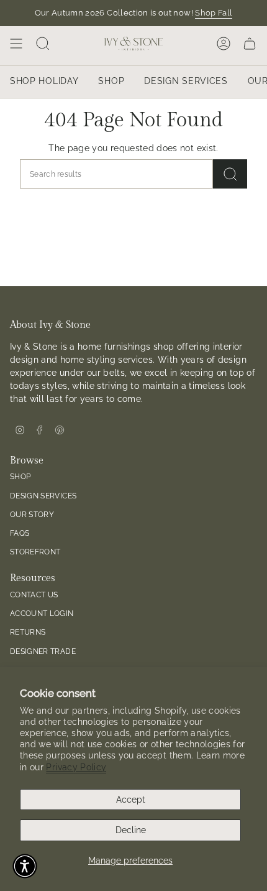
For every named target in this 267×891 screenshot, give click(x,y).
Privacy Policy (76, 767)
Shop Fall (213, 12)
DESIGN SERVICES (43, 495)
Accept (130, 800)
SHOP (20, 476)
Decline (130, 830)
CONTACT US (34, 594)
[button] (24, 866)
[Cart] (250, 43)
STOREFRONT (35, 551)
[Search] (230, 174)
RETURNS (27, 632)
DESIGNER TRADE (43, 651)
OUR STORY (32, 514)
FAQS (19, 533)
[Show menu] (16, 43)
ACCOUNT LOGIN (42, 613)
